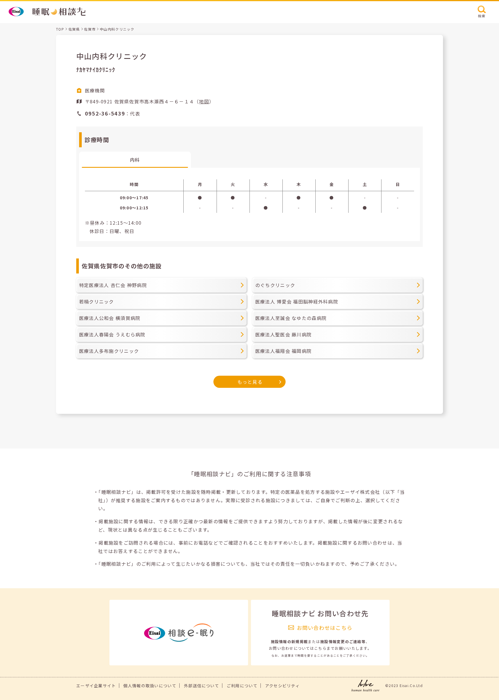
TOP (60, 29)
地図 (204, 101)
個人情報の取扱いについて (149, 685)
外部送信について (201, 685)
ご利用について (242, 685)
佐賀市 (90, 29)
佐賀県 (74, 29)
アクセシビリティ (282, 685)
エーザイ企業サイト (96, 685)
